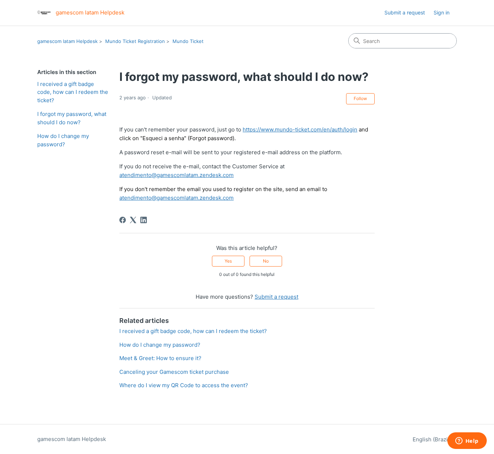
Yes (228, 261)
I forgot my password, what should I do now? (71, 118)
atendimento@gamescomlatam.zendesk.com (176, 175)
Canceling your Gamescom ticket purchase (174, 371)
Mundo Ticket (188, 41)
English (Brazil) (432, 439)
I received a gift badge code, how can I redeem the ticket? (72, 92)
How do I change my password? (63, 140)
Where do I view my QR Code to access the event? (183, 385)
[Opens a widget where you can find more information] (467, 441)
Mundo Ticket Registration (135, 41)
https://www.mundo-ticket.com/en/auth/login (300, 129)
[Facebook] (122, 220)
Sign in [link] (442, 12)
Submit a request (404, 12)
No (266, 261)
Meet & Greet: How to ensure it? (160, 358)
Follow (360, 98)
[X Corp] (133, 220)
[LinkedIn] (143, 220)
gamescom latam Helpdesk (67, 41)
